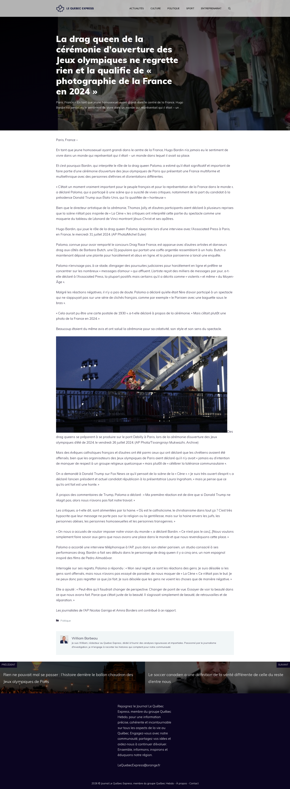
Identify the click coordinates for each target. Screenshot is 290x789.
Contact (194, 783)
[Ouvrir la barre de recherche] (229, 8)
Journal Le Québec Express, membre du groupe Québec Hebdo (137, 783)
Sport (190, 8)
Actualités (136, 8)
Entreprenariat (211, 8)
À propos (181, 783)
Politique (173, 8)
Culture (156, 8)
